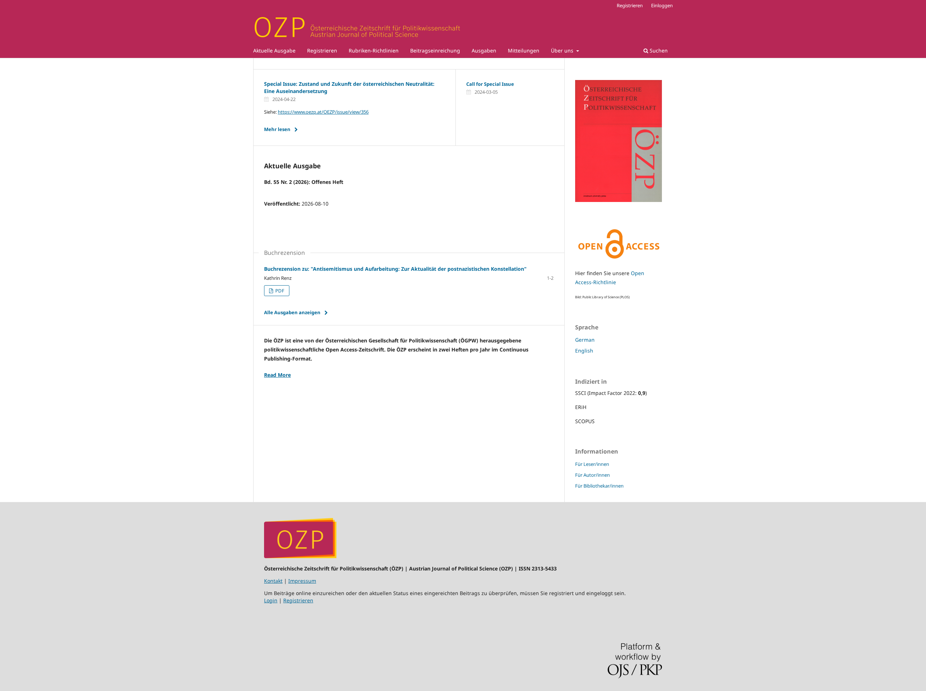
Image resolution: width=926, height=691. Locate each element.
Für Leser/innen (592, 464)
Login (270, 600)
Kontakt (273, 580)
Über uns (563, 50)
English (584, 350)
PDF (279, 290)
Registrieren (322, 50)
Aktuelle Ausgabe (274, 50)
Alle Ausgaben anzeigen (292, 312)
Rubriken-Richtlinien (374, 50)
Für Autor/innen (592, 475)
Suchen (658, 50)
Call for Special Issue (490, 84)
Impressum (302, 580)
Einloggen (662, 5)
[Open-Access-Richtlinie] (618, 259)
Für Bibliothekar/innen (599, 486)
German (585, 339)
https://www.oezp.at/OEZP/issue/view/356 (323, 112)
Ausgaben (484, 50)
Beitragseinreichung (435, 50)
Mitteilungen (523, 50)
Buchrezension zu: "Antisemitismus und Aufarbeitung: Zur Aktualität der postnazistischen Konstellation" (395, 268)
